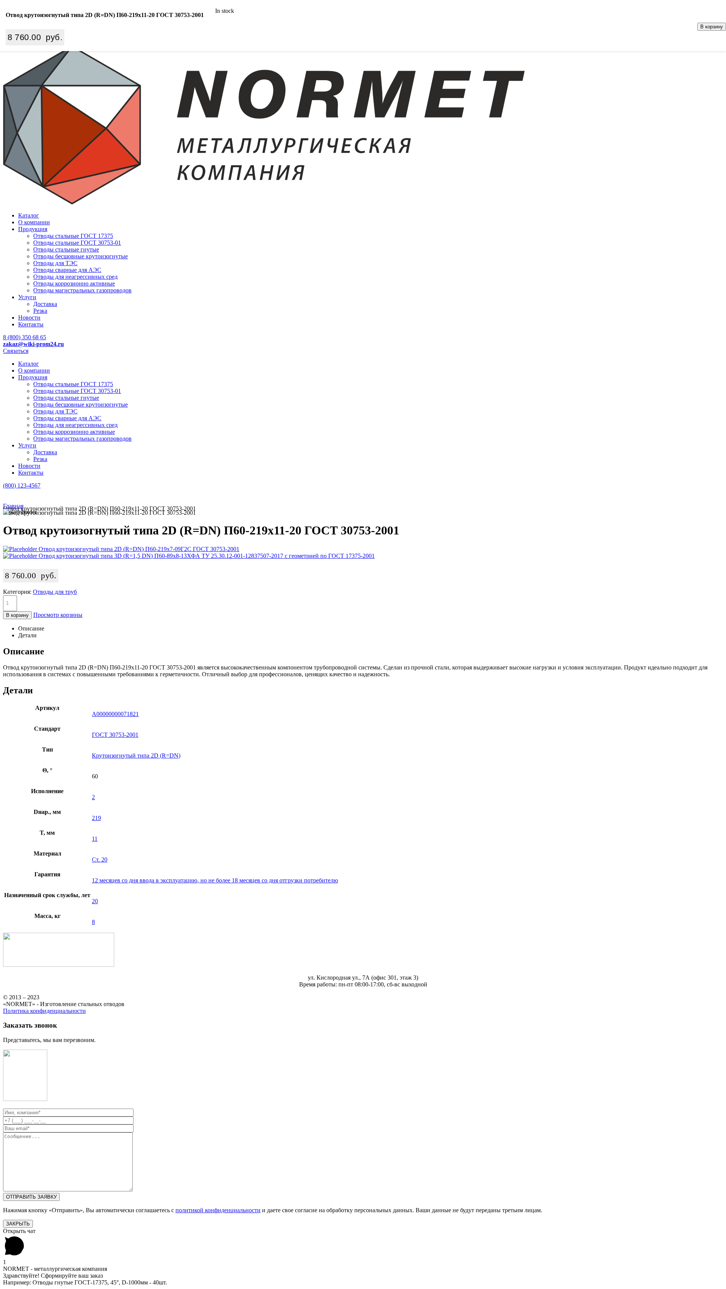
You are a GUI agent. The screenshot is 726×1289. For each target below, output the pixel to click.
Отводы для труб (55, 592)
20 (95, 901)
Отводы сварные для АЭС (67, 270)
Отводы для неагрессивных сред (75, 276)
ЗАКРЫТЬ (18, 1224)
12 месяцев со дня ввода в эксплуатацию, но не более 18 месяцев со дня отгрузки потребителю (215, 880)
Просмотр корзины (57, 615)
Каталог (28, 215)
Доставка (45, 304)
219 (96, 818)
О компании (34, 222)
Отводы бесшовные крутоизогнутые (80, 256)
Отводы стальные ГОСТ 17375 (73, 236)
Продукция (32, 229)
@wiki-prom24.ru (33, 344)
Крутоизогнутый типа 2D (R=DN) (136, 755)
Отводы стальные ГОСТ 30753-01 (77, 242)
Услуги (27, 297)
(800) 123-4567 (21, 485)
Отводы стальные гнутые (66, 249)
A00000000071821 (115, 714)
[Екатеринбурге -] (264, 202)
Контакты (30, 324)
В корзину (711, 27)
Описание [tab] (31, 628)
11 (95, 839)
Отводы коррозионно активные (74, 283)
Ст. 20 (99, 859)
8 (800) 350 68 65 (24, 337)
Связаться (15, 351)
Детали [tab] (27, 635)
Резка (40, 310)
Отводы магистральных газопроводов (82, 290)
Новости (29, 317)
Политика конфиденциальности (44, 1011)
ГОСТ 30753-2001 (115, 734)
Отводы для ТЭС (55, 263)
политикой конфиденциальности (218, 1210)
